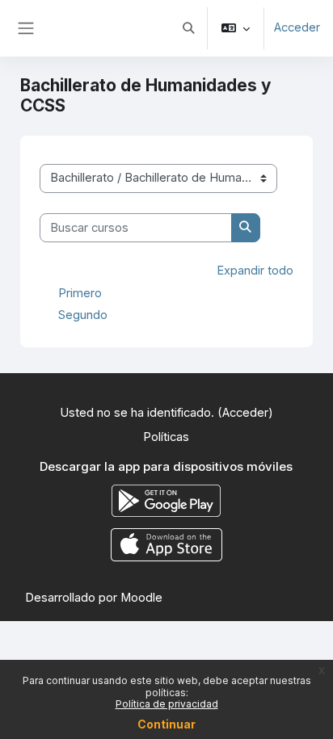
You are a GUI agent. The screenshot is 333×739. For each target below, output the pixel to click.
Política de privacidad (167, 704)
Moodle (141, 597)
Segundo (82, 314)
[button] (188, 28)
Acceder (297, 27)
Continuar (166, 724)
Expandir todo (255, 270)
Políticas (166, 437)
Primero (80, 292)
